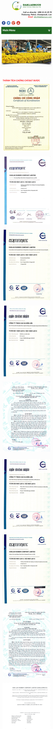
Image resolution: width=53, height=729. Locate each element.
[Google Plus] (13, 23)
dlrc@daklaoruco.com (43, 17)
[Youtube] (18, 23)
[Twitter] (8, 23)
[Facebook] (4, 23)
